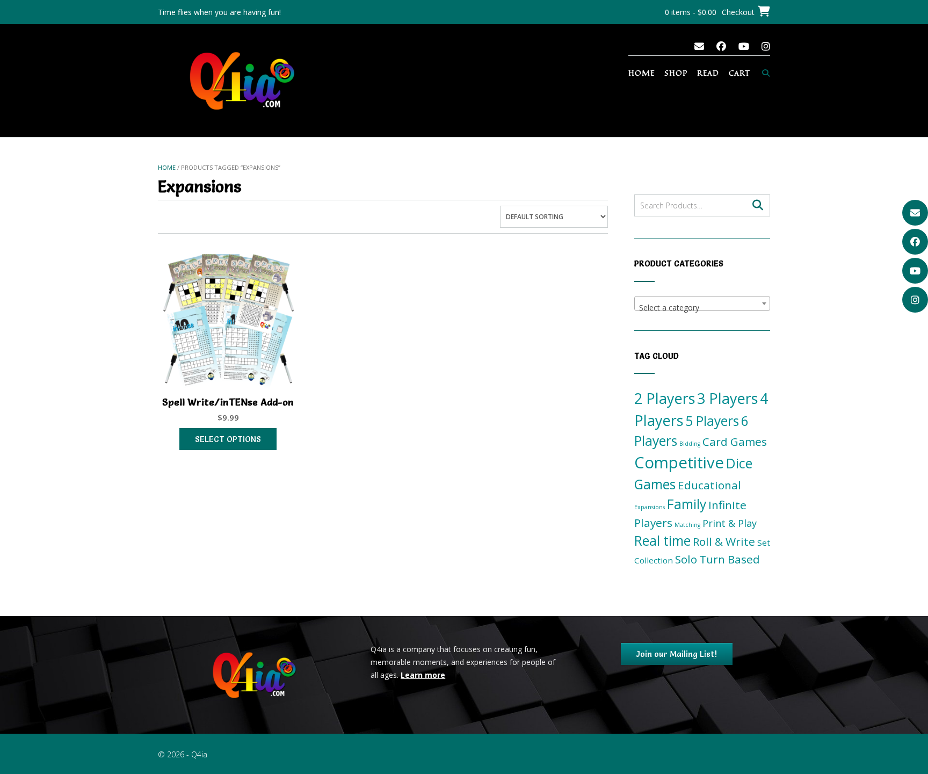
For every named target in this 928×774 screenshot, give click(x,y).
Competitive (679, 462)
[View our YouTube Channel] (743, 46)
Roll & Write (724, 541)
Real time (662, 540)
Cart (739, 72)
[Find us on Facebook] (721, 46)
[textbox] (702, 307)
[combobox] (702, 303)
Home (641, 72)
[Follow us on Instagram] (766, 46)
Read (708, 72)
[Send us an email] (699, 46)
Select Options (228, 439)
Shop (675, 72)
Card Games (734, 441)
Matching (687, 525)
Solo (686, 559)
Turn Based (729, 559)
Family (686, 504)
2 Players (664, 398)
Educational (709, 485)
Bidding (689, 443)
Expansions (649, 507)
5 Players (712, 421)
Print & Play (729, 523)
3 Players (727, 398)
